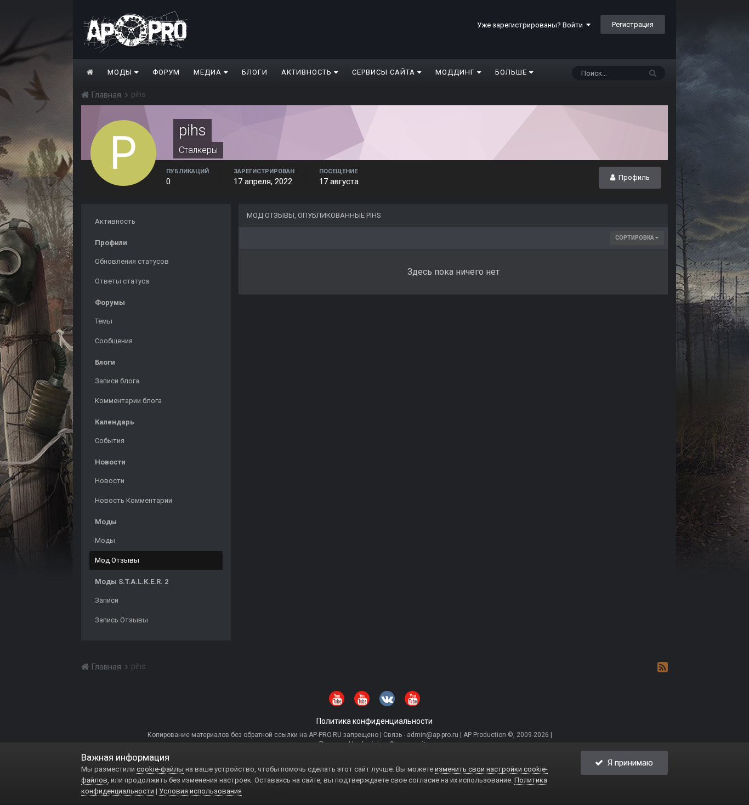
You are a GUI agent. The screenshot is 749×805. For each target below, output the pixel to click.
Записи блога (117, 381)
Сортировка (635, 238)
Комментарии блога (128, 400)
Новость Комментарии (133, 500)
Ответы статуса (122, 281)
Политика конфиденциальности (374, 721)
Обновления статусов (132, 261)
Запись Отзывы (121, 620)
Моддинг (456, 72)
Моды (120, 72)
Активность (307, 72)
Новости (109, 481)
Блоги (255, 72)
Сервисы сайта (384, 72)
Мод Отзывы (117, 560)
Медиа (209, 72)
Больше (511, 72)
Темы (103, 321)
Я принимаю (628, 763)
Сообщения (114, 341)
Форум (166, 72)
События (109, 440)
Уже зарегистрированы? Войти (531, 25)
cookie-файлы (160, 769)
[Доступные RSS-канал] (662, 667)
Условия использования (200, 791)
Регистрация (633, 24)
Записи (106, 600)
